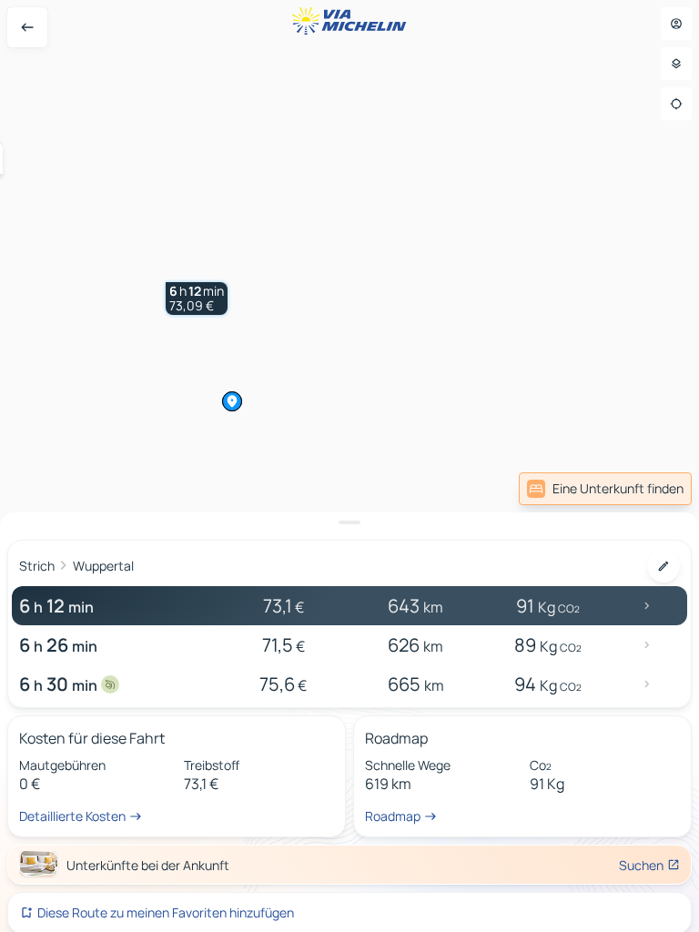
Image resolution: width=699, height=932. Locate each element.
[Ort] (676, 103)
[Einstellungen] (676, 63)
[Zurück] (27, 27)
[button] (197, 298)
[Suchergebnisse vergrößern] (349, 522)
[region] (349, 466)
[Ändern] (663, 566)
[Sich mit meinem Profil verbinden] (676, 23)
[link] (605, 488)
